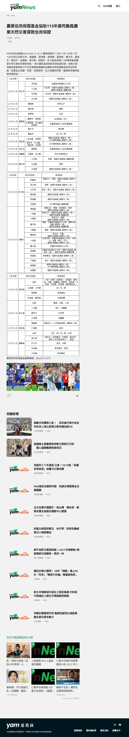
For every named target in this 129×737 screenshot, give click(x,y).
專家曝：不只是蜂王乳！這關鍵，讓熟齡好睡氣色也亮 (17, 689)
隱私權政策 (91, 730)
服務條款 (78, 730)
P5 (9, 395)
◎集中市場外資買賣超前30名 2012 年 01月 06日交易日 (67, 662)
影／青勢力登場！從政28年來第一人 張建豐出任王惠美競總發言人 (17, 662)
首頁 (8, 16)
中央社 (9, 38)
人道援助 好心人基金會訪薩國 (42, 662)
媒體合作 (116, 730)
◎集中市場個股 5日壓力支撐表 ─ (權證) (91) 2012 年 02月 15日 (42, 689)
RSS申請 (107, 6)
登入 (118, 6)
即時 (12, 16)
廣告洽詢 (104, 730)
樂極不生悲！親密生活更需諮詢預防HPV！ (67, 689)
